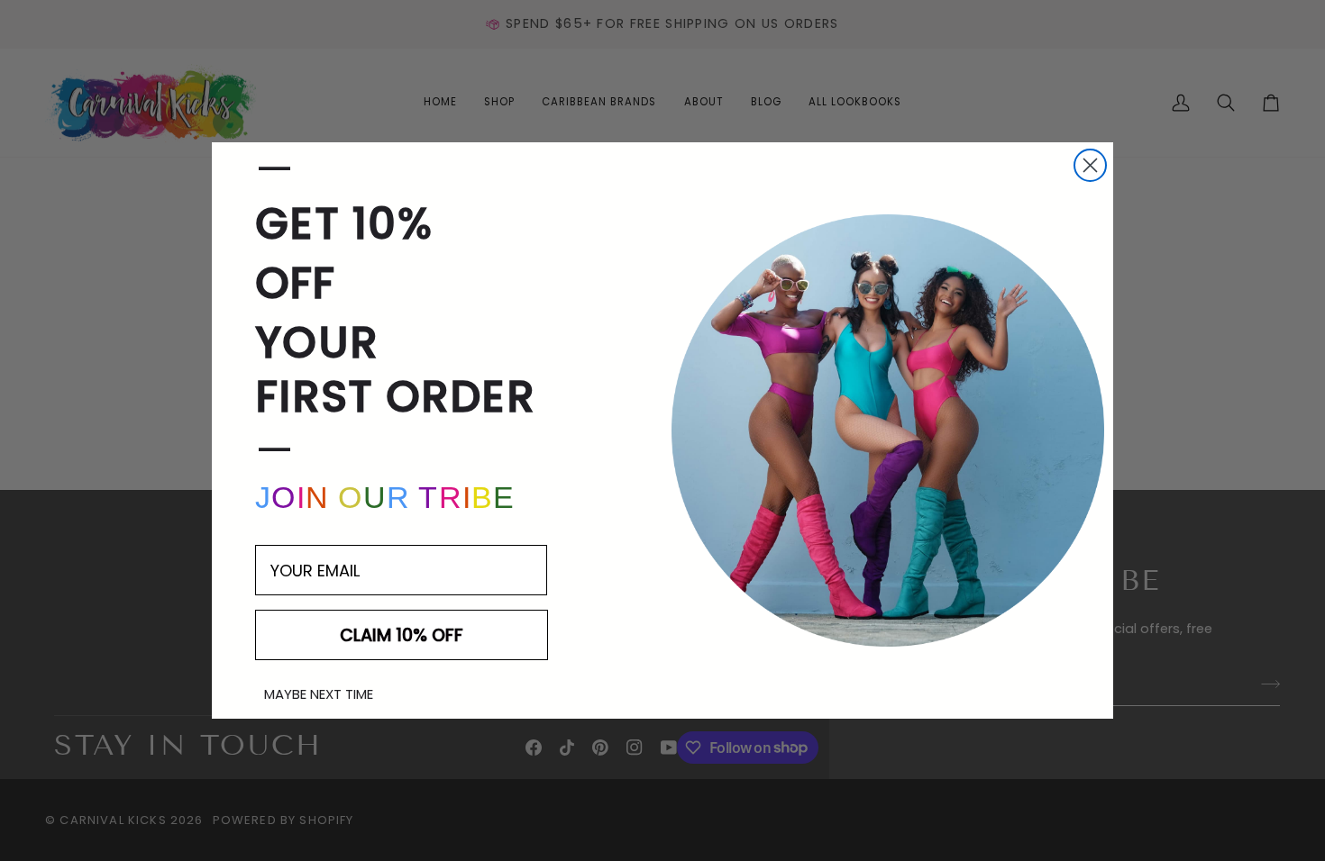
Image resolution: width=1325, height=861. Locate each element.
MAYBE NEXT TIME (318, 693)
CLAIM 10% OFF (401, 635)
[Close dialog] (1090, 165)
